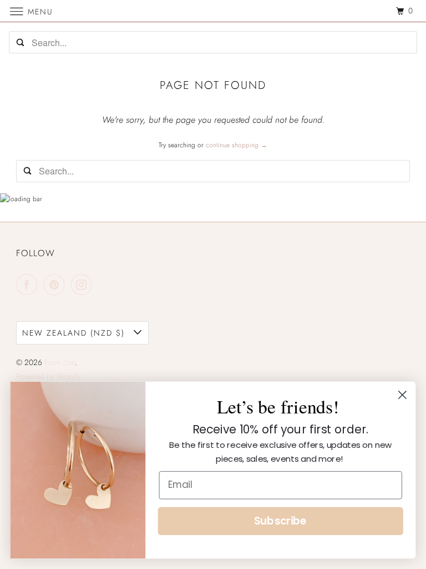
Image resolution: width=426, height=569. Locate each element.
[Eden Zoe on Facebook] (29, 284)
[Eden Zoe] (213, 11)
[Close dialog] (402, 395)
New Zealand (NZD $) (75, 332)
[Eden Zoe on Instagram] (84, 284)
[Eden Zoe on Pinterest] (56, 284)
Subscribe (280, 521)
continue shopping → (236, 145)
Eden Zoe (59, 362)
